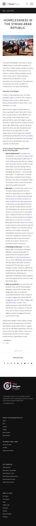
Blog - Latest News (8, 10)
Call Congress (5, 496)
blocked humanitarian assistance (19, 198)
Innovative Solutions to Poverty (9, 479)
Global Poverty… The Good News (9, 470)
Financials (5, 426)
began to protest (15, 97)
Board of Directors (6, 432)
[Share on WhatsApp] (11, 363)
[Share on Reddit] (28, 363)
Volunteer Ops (5, 508)
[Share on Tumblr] (21, 363)
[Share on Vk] (24, 363)
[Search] (26, 4)
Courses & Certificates (7, 514)
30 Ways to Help (6, 505)
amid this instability (27, 135)
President (4, 429)
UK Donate (5, 447)
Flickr (7, 343)
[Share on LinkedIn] (18, 363)
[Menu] (30, 4)
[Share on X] (8, 363)
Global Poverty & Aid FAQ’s (8, 482)
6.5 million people (27, 156)
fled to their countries (15, 302)
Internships (5, 511)
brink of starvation (25, 219)
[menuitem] (26, 4)
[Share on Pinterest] (14, 363)
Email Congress (6, 499)
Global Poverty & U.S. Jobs (8, 473)
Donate (4, 502)
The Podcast (5, 517)
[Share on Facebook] (4, 363)
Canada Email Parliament (8, 450)
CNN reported (14, 161)
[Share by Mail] (31, 363)
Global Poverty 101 (7, 467)
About (4, 423)
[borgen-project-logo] (15, 4)
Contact (4, 421)
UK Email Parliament (7, 444)
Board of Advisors (6, 435)
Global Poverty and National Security (10, 476)
